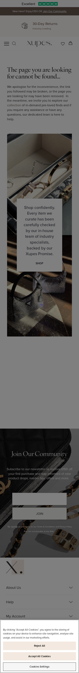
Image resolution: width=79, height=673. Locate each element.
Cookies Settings (39, 667)
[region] (39, 646)
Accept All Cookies (39, 656)
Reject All (39, 646)
